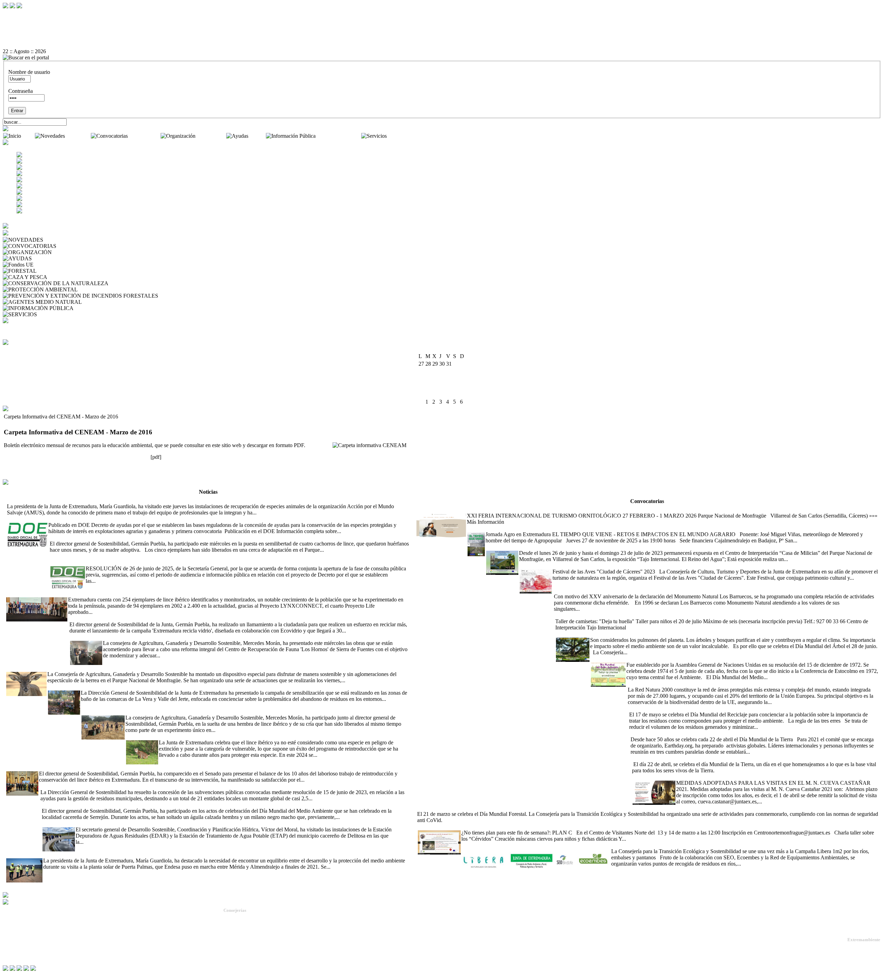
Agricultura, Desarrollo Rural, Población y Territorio (272, 924)
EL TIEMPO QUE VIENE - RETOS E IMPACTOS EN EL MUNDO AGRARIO (558, 528)
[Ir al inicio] (442, 33)
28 (449, 394)
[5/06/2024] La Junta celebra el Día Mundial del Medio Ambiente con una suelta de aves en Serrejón (149, 805)
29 (456, 394)
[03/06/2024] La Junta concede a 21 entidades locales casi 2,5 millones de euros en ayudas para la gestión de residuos (167, 786)
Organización (211, 136)
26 (435, 394)
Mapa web (14, 933)
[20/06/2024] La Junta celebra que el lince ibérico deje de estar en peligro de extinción (219, 736)
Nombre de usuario (29, 72)
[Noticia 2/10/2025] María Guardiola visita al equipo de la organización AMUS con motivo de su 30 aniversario (127, 500)
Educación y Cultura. (243, 942)
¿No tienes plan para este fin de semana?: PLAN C (472, 826)
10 (421, 379)
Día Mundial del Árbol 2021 (586, 634)
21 (449, 386)
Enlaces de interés (21, 944)
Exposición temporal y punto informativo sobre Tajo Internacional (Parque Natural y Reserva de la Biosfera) (603, 547)
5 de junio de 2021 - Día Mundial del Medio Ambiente (649, 659)
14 (449, 379)
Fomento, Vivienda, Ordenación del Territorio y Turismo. (276, 955)
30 (462, 394)
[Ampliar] (268, 512)
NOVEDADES (62, 240)
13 (442, 379)
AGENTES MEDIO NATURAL (119, 302)
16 (462, 379)
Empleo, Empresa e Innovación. (252, 949)
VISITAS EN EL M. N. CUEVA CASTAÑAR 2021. (691, 777)
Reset (23, 14)
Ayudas (257, 136)
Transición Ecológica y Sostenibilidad (259, 930)
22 (456, 386)
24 (421, 394)
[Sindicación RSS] (442, 45)
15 (456, 379)
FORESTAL (52, 271)
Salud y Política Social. (245, 961)
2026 (450, 349)
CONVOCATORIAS (82, 246)
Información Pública (339, 136)
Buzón (10, 939)
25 (428, 394)
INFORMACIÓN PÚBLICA (107, 308)
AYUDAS (44, 258)
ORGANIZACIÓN (75, 252)
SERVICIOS (52, 314)
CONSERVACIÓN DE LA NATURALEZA (160, 283)
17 (421, 386)
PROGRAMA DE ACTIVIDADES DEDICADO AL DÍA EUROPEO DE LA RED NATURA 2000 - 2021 (746, 683)
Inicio (28, 136)
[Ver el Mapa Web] (442, 20)
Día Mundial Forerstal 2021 (706, 808)
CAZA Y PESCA (68, 277)
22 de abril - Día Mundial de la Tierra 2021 (676, 733)
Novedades (78, 136)
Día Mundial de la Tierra (657, 758)
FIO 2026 (426, 509)
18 (428, 386)
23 (462, 386)
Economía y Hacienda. (244, 936)
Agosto (436, 349)
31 (421, 402)
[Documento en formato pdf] (442, 26)
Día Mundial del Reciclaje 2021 (662, 708)
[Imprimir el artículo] (442, 39)
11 (428, 379)
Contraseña (20, 91)
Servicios (398, 136)
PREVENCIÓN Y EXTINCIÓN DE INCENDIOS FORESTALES (234, 296)
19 (435, 386)
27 (442, 394)
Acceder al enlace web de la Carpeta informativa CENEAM (69, 469)
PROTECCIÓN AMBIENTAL (113, 289)
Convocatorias (145, 136)
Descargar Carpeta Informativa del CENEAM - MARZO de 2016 (76, 457)
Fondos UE (47, 265)
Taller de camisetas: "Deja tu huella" (593, 615)
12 (435, 379)
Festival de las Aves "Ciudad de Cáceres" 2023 (570, 565)
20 (442, 386)
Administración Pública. (246, 917)
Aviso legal (14, 950)
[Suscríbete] (320, 445)
